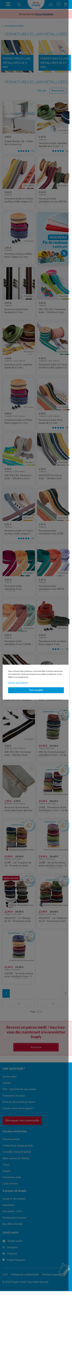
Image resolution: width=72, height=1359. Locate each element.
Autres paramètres (18, 682)
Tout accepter (36, 690)
